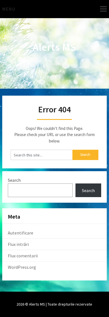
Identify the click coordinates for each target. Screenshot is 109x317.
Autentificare (20, 233)
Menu (8, 9)
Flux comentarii (23, 255)
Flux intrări (18, 244)
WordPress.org (22, 267)
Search (14, 180)
